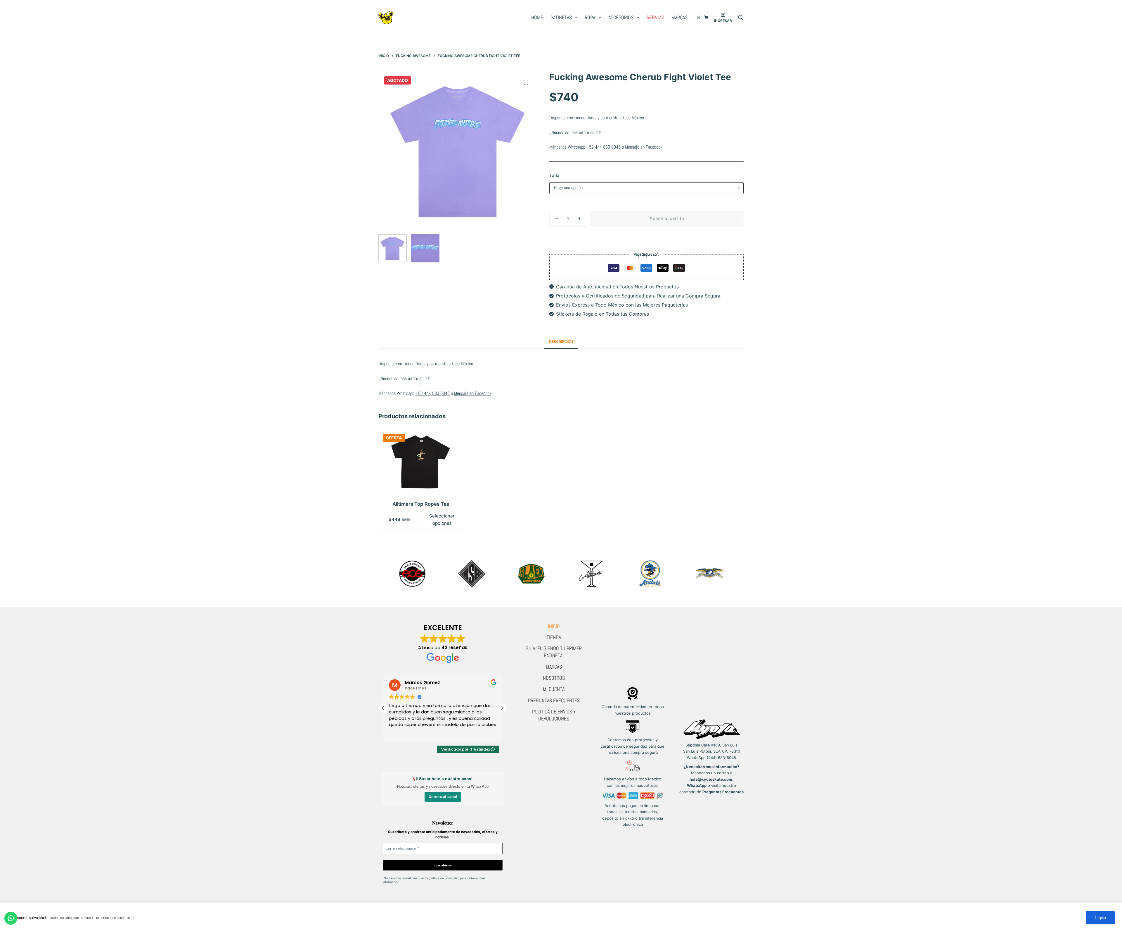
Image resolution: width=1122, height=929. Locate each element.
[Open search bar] (741, 17)
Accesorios (620, 17)
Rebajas (655, 17)
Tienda (554, 637)
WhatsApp (697, 785)
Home (537, 17)
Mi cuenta (554, 689)
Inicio (554, 626)
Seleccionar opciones (442, 519)
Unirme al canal (443, 796)
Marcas (679, 17)
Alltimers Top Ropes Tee (420, 504)
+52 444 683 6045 (603, 147)
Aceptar (1100, 917)
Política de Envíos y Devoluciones (554, 715)
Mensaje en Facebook (643, 147)
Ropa (590, 17)
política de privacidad (444, 878)
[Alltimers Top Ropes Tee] (420, 461)
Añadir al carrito (667, 218)
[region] (561, 915)
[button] (502, 707)
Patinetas (561, 17)
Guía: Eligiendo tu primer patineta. (554, 652)
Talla (554, 175)
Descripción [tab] (561, 341)
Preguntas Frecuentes (554, 700)
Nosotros (554, 678)
